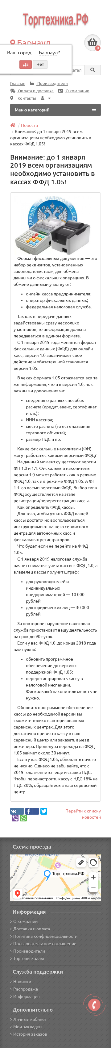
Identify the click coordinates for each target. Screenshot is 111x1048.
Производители (52, 83)
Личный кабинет (30, 1019)
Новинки (22, 981)
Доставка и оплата (31, 928)
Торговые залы (28, 958)
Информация (26, 996)
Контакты (26, 98)
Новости (29, 125)
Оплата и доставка (35, 91)
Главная (17, 83)
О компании (77, 91)
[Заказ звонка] (94, 1005)
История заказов (30, 1034)
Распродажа (25, 989)
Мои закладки (27, 1026)
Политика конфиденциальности (45, 936)
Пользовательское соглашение (44, 943)
